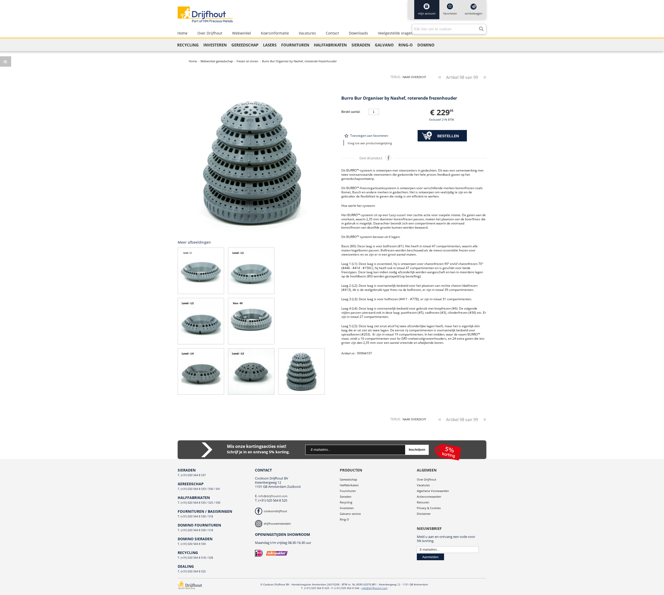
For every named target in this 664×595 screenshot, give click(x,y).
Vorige (441, 77)
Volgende (483, 77)
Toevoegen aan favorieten (369, 135)
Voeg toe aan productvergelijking (370, 143)
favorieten (450, 13)
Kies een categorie (5, 61)
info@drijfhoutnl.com (272, 496)
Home (193, 61)
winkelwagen (473, 13)
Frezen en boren (247, 61)
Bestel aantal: (351, 112)
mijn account (426, 13)
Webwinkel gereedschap (216, 61)
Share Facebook (388, 158)
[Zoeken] (479, 27)
